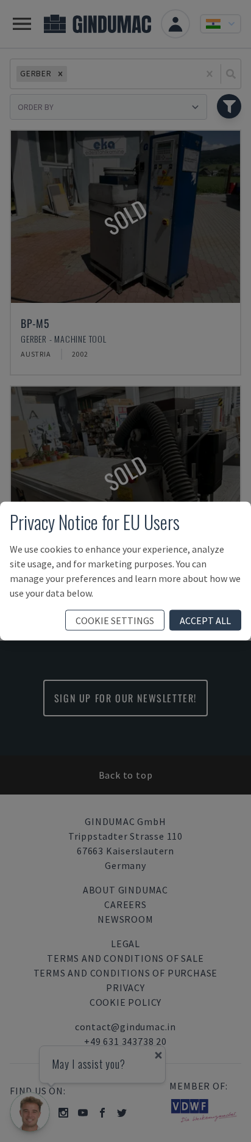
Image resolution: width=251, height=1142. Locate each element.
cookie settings (115, 620)
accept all (205, 620)
